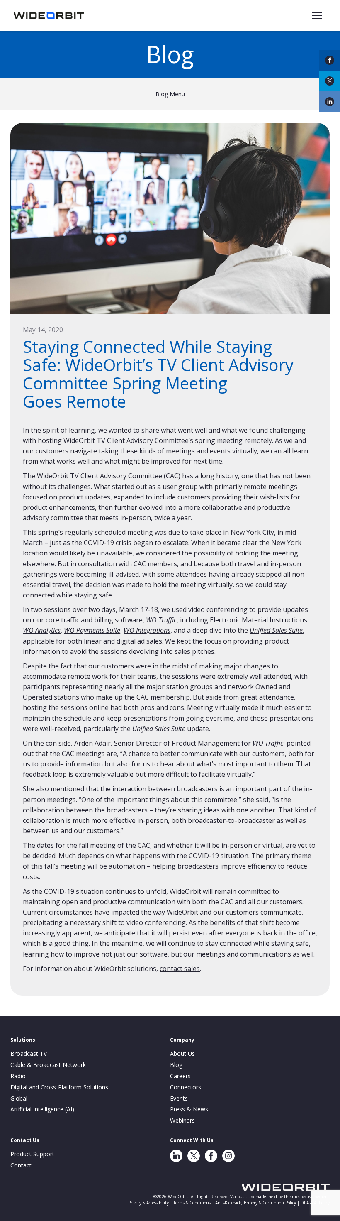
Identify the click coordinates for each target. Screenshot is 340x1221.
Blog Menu (170, 94)
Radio (18, 1076)
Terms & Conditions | (194, 1203)
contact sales (180, 968)
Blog (176, 1065)
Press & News (189, 1109)
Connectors (185, 1087)
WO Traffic (161, 619)
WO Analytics (42, 630)
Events (179, 1098)
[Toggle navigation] (317, 16)
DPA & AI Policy (315, 1203)
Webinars (182, 1120)
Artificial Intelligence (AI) (42, 1109)
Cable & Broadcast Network (48, 1065)
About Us (182, 1053)
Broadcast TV (28, 1053)
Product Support (32, 1154)
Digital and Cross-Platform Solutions (59, 1087)
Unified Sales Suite (276, 630)
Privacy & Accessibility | (150, 1203)
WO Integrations (147, 630)
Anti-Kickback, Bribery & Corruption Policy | (258, 1203)
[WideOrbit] (49, 15)
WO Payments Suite (92, 630)
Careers (180, 1076)
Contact (21, 1165)
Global (18, 1098)
